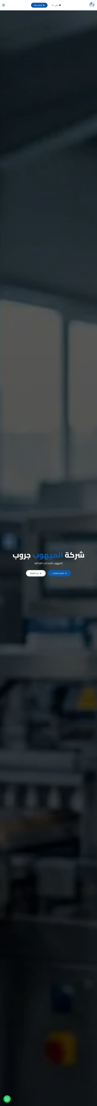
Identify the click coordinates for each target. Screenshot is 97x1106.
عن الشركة (34, 573)
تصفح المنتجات (58, 573)
